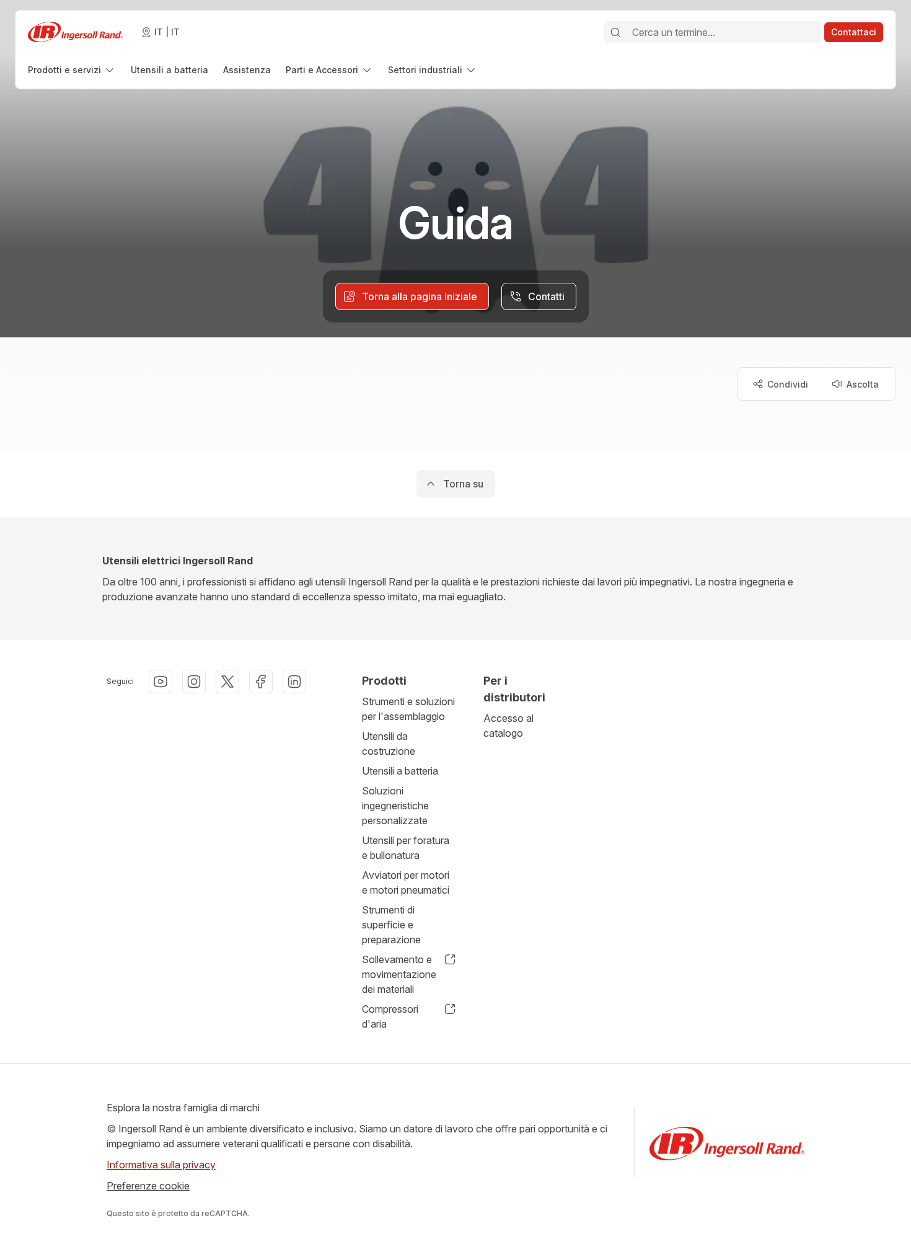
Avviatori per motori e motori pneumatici (405, 882)
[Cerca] (615, 32)
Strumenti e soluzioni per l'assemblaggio (408, 708)
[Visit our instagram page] (194, 681)
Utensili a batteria (400, 771)
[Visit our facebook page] (261, 681)
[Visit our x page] (227, 681)
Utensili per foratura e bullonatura (405, 847)
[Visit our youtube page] (160, 681)
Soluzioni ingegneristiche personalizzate (395, 806)
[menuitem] (72, 69)
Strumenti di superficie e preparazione (391, 925)
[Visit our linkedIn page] (294, 681)
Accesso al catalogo (508, 725)
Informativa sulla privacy (161, 1164)
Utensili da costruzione (388, 743)
